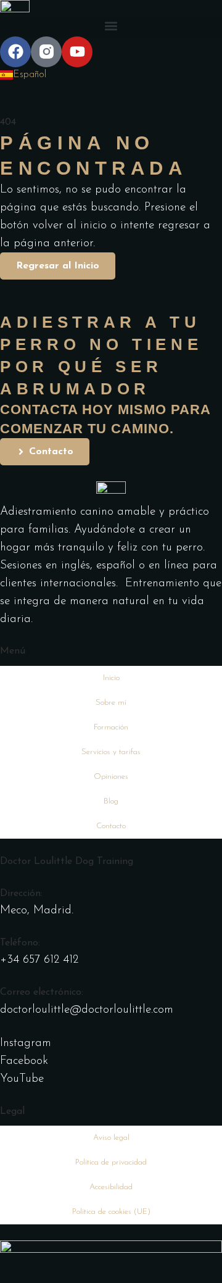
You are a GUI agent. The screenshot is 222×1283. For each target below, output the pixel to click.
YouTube (22, 1079)
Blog (111, 801)
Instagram (25, 1043)
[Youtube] (77, 51)
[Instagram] (46, 51)
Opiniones (111, 777)
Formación (111, 727)
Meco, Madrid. (36, 910)
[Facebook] (15, 51)
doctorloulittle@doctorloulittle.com (86, 1010)
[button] (111, 26)
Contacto (111, 826)
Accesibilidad (111, 1187)
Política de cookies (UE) (111, 1212)
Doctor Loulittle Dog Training (66, 861)
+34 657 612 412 (39, 960)
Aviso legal (111, 1138)
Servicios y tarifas (111, 752)
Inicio (111, 678)
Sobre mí (111, 703)
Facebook (24, 1061)
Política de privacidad (111, 1162)
